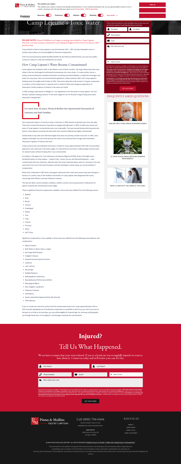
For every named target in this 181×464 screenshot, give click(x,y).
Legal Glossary (131, 433)
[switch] (67, 15)
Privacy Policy (79, 9)
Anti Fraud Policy (117, 442)
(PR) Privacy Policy (91, 9)
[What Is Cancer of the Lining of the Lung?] (127, 175)
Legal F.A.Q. (130, 430)
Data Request (130, 442)
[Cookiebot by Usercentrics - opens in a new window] (25, 16)
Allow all (152, 4)
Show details (111, 15)
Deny (152, 16)
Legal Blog (130, 427)
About (130, 425)
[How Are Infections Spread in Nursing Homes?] (127, 111)
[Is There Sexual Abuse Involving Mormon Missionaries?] (127, 143)
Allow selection (152, 10)
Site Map (101, 442)
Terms (121, 76)
